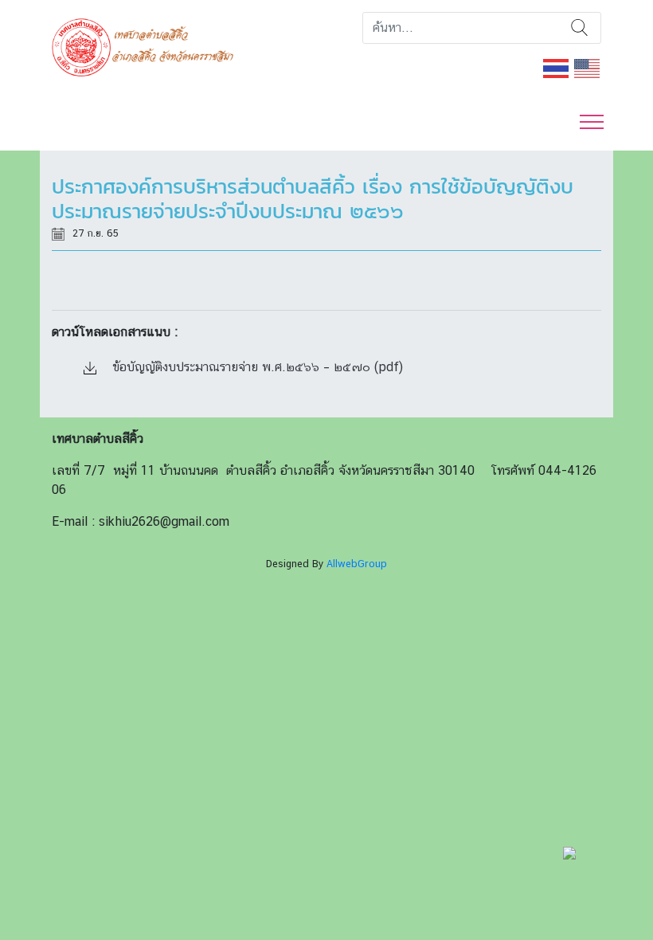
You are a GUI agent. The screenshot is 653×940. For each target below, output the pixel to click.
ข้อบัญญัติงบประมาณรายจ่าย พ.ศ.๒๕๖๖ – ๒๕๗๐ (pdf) (255, 366)
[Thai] (556, 67)
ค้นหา (579, 28)
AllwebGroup (356, 564)
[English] (587, 67)
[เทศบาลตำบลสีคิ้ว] (148, 45)
